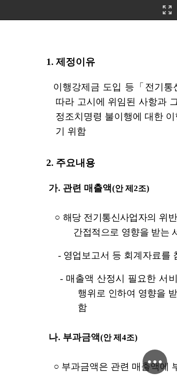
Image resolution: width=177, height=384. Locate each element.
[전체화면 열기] (167, 10)
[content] (88, 192)
